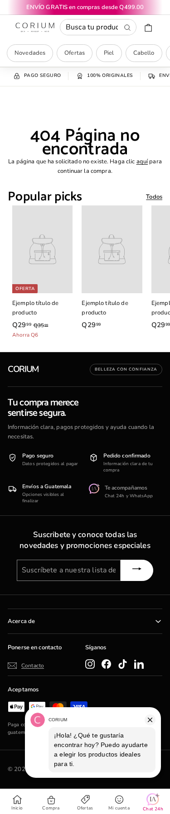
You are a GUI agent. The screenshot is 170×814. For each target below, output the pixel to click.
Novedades (30, 53)
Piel (109, 53)
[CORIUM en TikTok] (122, 664)
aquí (142, 161)
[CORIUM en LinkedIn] (139, 664)
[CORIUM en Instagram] (90, 664)
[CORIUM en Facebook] (106, 664)
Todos (154, 197)
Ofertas (74, 53)
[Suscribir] (137, 570)
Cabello (144, 53)
